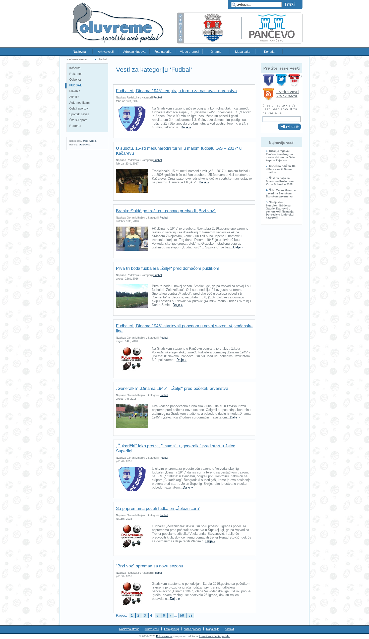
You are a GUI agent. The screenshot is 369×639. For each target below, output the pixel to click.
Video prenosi (189, 52)
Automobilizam (79, 102)
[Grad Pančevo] (239, 42)
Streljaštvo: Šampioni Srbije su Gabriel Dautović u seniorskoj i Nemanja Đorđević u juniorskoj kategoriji (280, 210)
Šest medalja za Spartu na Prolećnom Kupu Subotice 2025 (280, 181)
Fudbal (103, 59)
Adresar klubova (134, 52)
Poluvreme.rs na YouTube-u (295, 80)
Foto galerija (162, 52)
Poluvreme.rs (164, 636)
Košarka (75, 68)
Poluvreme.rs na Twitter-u (282, 80)
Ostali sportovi (79, 108)
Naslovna (79, 52)
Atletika (74, 97)
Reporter (75, 126)
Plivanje (74, 91)
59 (191, 615)
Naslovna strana (77, 59)
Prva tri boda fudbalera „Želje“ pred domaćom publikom (167, 268)
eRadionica (84, 144)
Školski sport (78, 120)
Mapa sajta (242, 52)
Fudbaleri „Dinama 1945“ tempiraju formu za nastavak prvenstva (176, 90)
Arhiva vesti (106, 52)
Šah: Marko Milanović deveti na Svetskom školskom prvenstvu (281, 193)
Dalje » (186, 127)
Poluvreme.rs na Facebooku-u (269, 80)
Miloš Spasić (89, 141)
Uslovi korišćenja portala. (214, 636)
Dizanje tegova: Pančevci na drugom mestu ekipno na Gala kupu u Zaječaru (280, 155)
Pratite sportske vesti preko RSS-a (281, 95)
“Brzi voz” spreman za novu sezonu (149, 566)
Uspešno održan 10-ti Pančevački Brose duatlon (281, 169)
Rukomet (75, 74)
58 (182, 615)
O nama (216, 52)
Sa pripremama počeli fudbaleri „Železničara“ (158, 508)
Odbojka (75, 79)
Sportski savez (79, 114)
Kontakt (269, 52)
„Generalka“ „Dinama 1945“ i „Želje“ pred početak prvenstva (172, 388)
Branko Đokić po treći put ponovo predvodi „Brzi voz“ (166, 210)
